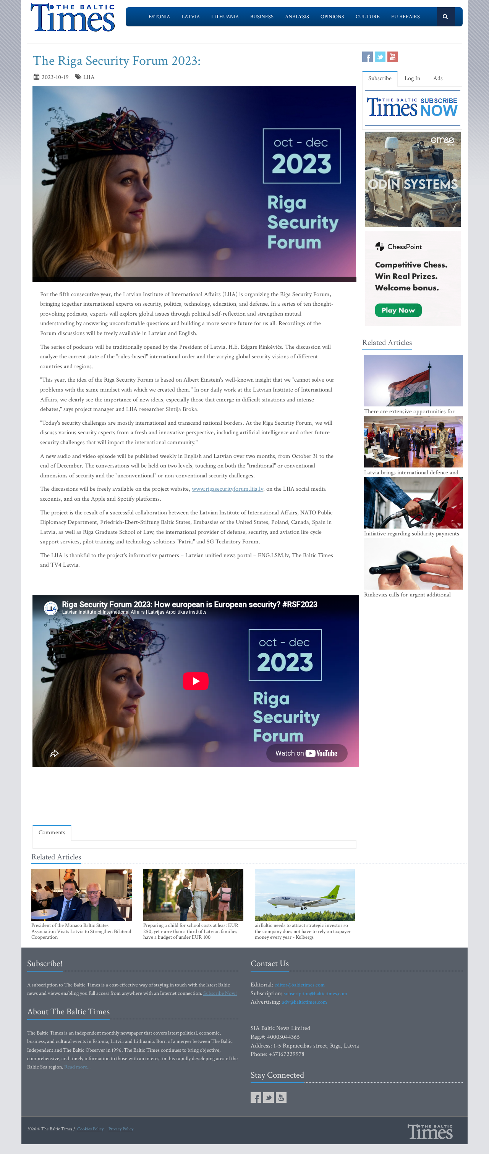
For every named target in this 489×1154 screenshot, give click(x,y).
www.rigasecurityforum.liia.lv (227, 489)
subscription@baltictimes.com (315, 993)
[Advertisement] (194, 797)
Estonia (159, 16)
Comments (52, 832)
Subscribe (380, 78)
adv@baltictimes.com (304, 1002)
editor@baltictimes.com (300, 985)
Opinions (332, 16)
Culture (368, 16)
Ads (438, 78)
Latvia (190, 16)
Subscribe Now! (220, 993)
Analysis (297, 16)
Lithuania (225, 16)
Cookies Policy (90, 1129)
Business (262, 16)
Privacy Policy (120, 1129)
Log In (412, 78)
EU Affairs (405, 16)
